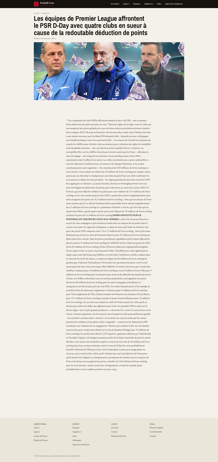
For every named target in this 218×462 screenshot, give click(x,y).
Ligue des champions (174, 4)
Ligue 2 (37, 432)
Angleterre (148, 4)
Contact (114, 432)
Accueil (36, 13)
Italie (159, 4)
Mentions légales (156, 428)
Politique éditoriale (118, 436)
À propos (114, 428)
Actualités (115, 4)
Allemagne (76, 440)
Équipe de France (41, 440)
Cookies (153, 436)
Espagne (136, 4)
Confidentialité (156, 432)
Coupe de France (40, 436)
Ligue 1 (126, 4)
